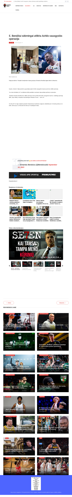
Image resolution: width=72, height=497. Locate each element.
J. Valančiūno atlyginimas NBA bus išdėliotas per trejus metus (50, 450)
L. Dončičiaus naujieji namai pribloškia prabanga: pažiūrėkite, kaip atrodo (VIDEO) (18, 428)
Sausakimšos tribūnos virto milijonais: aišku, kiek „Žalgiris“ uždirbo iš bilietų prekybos (17, 344)
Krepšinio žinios (19, 5)
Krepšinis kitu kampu (48, 5)
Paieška (17, 10)
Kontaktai (61, 5)
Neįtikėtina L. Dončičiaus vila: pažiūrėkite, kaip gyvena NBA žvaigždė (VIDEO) (18, 450)
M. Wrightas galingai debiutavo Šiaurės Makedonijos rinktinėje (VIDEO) (29, 1)
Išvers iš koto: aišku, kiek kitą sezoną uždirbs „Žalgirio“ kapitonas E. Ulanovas (18, 367)
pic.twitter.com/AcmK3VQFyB (38, 160)
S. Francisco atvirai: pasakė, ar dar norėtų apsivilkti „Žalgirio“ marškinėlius (52, 387)
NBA (56, 5)
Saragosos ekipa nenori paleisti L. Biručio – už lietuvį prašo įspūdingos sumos (18, 325)
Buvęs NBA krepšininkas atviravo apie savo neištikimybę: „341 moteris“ (52, 428)
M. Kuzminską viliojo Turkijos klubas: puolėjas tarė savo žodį (51, 408)
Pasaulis (8, 457)
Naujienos (27, 5)
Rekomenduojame (10, 313)
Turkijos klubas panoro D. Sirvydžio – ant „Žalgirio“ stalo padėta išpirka (18, 387)
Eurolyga (39, 5)
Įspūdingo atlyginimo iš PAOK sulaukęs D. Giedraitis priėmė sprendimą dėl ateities (52, 367)
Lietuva (11, 42)
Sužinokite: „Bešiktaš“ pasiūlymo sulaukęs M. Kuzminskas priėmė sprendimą (52, 345)
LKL (34, 5)
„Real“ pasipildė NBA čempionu (15, 409)
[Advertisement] (36, 285)
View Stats (36, 489)
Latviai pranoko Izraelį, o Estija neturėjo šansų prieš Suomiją (51, 470)
